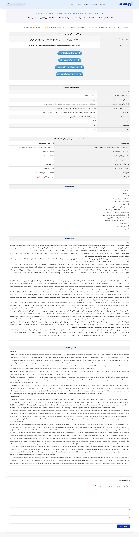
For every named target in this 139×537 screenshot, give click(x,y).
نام (129, 510)
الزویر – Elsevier (91, 129)
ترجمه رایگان (87, 4)
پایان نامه (73, 4)
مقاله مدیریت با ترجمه (93, 14)
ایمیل (128, 518)
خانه (101, 14)
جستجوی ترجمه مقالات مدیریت (68, 74)
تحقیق (79, 4)
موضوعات (94, 4)
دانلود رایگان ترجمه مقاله (68, 60)
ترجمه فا (103, 4)
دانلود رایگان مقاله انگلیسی (68, 53)
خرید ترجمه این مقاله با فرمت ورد (68, 67)
